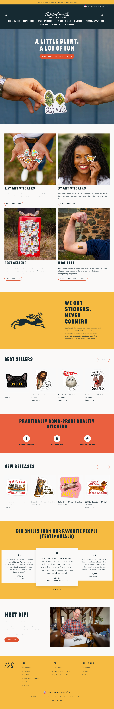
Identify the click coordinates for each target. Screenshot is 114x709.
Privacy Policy (77, 696)
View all (103, 359)
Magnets (78, 21)
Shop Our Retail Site (61, 675)
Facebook (85, 675)
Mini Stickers (64, 21)
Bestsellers (29, 21)
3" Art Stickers (45, 21)
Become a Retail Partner (63, 25)
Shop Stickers (13, 203)
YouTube (85, 671)
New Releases (14, 21)
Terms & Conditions (62, 696)
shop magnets (13, 278)
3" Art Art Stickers (30, 678)
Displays (44, 25)
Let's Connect (57, 667)
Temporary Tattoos (95, 21)
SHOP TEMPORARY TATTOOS (73, 278)
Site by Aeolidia (57, 700)
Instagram (86, 667)
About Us (11, 640)
